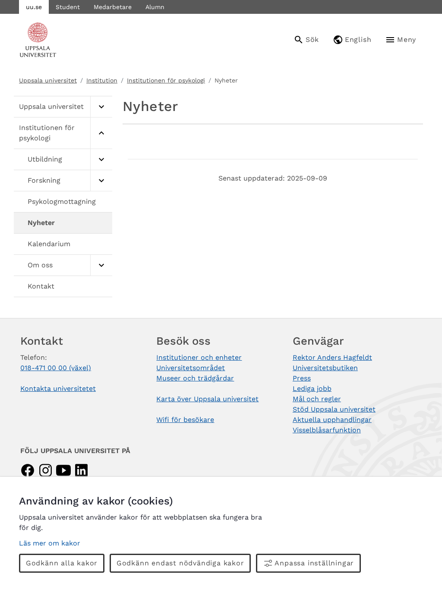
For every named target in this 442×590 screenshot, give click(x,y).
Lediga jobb (312, 388)
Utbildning (45, 159)
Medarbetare (113, 6)
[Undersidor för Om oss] (101, 265)
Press (302, 378)
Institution (101, 80)
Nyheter (41, 223)
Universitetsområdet (190, 368)
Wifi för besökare (185, 420)
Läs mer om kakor (49, 543)
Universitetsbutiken (325, 368)
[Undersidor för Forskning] (101, 180)
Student (68, 6)
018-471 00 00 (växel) (55, 368)
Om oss (40, 265)
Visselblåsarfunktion (327, 430)
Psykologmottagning (62, 201)
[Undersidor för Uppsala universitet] (101, 106)
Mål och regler (317, 399)
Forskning (44, 180)
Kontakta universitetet (58, 388)
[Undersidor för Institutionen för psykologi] (101, 133)
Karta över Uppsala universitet (207, 399)
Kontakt (41, 286)
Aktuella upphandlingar (332, 420)
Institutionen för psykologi (166, 80)
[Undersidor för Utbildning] (101, 159)
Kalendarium (49, 244)
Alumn (154, 6)
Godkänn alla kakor (62, 563)
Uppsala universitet (48, 80)
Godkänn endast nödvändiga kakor (180, 563)
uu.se (34, 6)
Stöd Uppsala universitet (334, 409)
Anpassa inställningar (314, 563)
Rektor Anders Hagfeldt (332, 357)
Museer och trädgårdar (195, 378)
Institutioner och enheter (199, 357)
